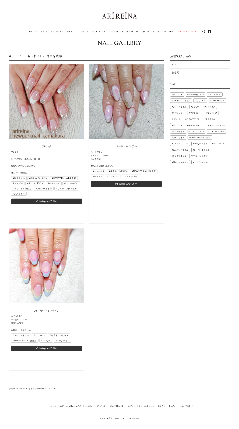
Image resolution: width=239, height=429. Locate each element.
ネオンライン (63, 340)
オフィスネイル (197, 131)
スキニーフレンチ (180, 144)
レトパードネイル (201, 150)
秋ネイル (177, 119)
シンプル (18, 183)
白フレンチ (54, 183)
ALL (174, 64)
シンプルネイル (179, 156)
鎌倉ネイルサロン (39, 178)
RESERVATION (187, 31)
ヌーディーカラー (217, 125)
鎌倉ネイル (19, 178)
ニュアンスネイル (180, 150)
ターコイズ (210, 107)
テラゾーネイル (201, 162)
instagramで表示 (48, 201)
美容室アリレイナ (17, 388)
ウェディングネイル (67, 188)
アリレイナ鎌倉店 (22, 188)
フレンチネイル (44, 188)
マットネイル (219, 144)
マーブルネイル (201, 144)
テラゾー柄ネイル (196, 94)
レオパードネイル (217, 131)
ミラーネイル (178, 131)
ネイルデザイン (36, 183)
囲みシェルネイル (180, 162)
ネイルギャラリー (36, 388)
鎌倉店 (175, 72)
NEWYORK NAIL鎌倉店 (64, 178)
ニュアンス (113, 176)
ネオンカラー (196, 113)
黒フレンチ (177, 94)
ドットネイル (215, 94)
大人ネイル (19, 193)
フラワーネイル (218, 101)
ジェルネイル (72, 183)
